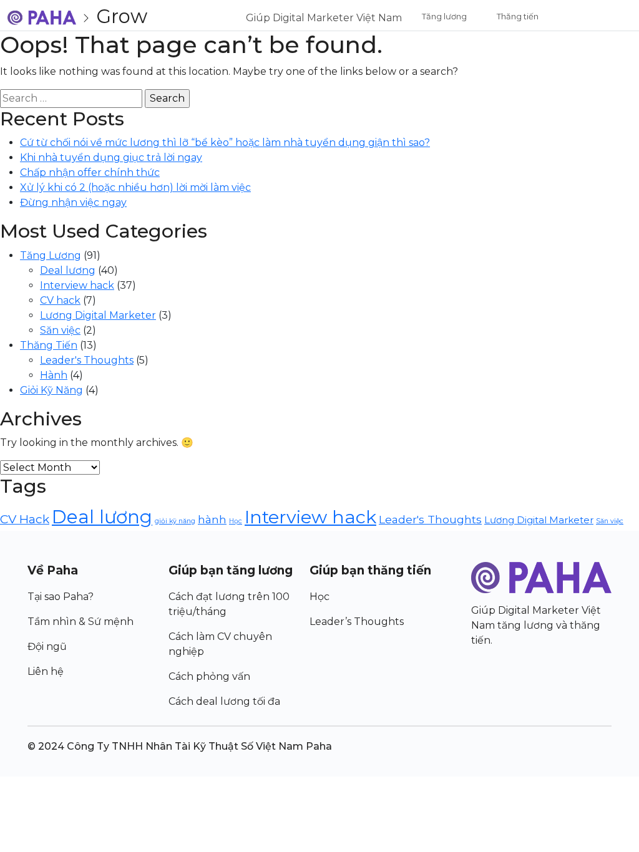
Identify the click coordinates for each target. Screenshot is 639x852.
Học (235, 521)
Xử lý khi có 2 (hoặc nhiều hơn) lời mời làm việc (135, 187)
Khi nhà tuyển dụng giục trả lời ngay (111, 157)
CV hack (60, 300)
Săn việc (60, 330)
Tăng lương (444, 16)
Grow (121, 16)
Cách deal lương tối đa (224, 701)
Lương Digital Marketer (98, 315)
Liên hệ (45, 671)
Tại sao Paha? (60, 597)
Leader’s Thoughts (357, 621)
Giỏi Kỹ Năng (51, 390)
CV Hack (24, 518)
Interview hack (77, 285)
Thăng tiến (518, 16)
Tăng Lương (50, 255)
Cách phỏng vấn (209, 676)
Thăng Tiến (48, 345)
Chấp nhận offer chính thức (90, 172)
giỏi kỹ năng (175, 521)
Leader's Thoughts (87, 360)
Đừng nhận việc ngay (73, 202)
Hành (53, 375)
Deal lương (67, 270)
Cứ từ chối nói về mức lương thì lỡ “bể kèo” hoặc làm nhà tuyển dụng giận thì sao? (225, 142)
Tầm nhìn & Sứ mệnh (80, 621)
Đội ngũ (47, 646)
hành (212, 519)
